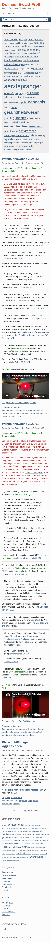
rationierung (37, 135)
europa (7, 107)
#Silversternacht (26, 642)
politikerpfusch (11, 68)
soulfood (23, 76)
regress (30, 73)
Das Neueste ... (8, 912)
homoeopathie (10, 143)
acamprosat (34, 139)
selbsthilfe (33, 146)
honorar (19, 56)
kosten (7, 122)
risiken (38, 72)
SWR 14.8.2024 (24, 266)
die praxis (23, 49)
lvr (28, 122)
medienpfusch (14, 126)
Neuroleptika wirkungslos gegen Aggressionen (22, 790)
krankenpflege (10, 136)
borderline (39, 43)
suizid (31, 76)
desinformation (10, 50)
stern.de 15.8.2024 (35, 245)
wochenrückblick (14, 79)
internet (15, 131)
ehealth (34, 49)
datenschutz (18, 46)
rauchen (23, 73)
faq (40, 50)
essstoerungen (35, 127)
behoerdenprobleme (26, 97)
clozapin (8, 46)
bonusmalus (23, 135)
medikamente (31, 60)
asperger (38, 142)
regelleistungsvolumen (16, 139)
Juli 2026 (6, 906)
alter (25, 40)
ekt (26, 126)
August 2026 (7, 903)
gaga (14, 107)
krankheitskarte (13, 60)
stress (37, 853)
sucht (41, 853)
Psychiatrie (6, 408)
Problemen (36, 505)
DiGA (5, 571)
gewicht (8, 118)
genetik (7, 131)
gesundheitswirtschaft (30, 53)
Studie (34, 770)
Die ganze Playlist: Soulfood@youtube (19, 403)
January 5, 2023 (11, 662)
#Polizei (24, 639)
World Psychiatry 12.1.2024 (32, 308)
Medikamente (9, 884)
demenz (28, 46)
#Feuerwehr (32, 636)
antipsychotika (11, 39)
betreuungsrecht (11, 103)
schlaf (25, 146)
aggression (23, 411)
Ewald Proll (19, 163)
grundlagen (9, 57)
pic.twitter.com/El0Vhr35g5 (20, 654)
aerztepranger (22, 86)
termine (24, 149)
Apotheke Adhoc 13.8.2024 (18, 362)
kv (13, 122)
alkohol (9, 93)
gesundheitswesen (22, 112)
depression (38, 46)
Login (4, 929)
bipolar (23, 102)
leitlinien (18, 122)
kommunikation (33, 118)
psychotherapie (11, 73)
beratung (8, 146)
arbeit (6, 43)
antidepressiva (35, 39)
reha (28, 850)
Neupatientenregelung (35, 473)
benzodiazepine (26, 43)
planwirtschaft (31, 64)
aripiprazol (14, 43)
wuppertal (5, 860)
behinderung (9, 97)
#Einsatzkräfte (16, 636)
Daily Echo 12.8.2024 (22, 287)
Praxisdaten (7, 878)
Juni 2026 (6, 909)
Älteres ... (6, 915)
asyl (24, 93)
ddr (18, 143)
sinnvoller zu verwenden (15, 574)
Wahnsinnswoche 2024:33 (20, 159)
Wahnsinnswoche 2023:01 (20, 423)
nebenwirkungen (14, 64)
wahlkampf (23, 857)
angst (18, 93)
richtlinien (17, 146)
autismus (33, 93)
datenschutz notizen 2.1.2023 (28, 558)
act (25, 80)
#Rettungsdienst (11, 639)
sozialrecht (9, 149)
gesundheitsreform (12, 53)
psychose (38, 68)
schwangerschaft (11, 76)
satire (3, 853)
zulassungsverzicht (13, 860)
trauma (37, 76)
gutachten (19, 118)
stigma (17, 149)
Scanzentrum (29, 528)
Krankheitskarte (9, 875)
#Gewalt (41, 633)
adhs (21, 40)
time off (5, 890)
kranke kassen (30, 56)
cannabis (36, 102)
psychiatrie (26, 68)
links (24, 122)
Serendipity (15, 937)
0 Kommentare (16, 408)
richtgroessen (27, 131)
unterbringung (15, 857)
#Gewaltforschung (12, 645)
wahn (30, 149)
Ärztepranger (7, 872)
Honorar (6, 881)
